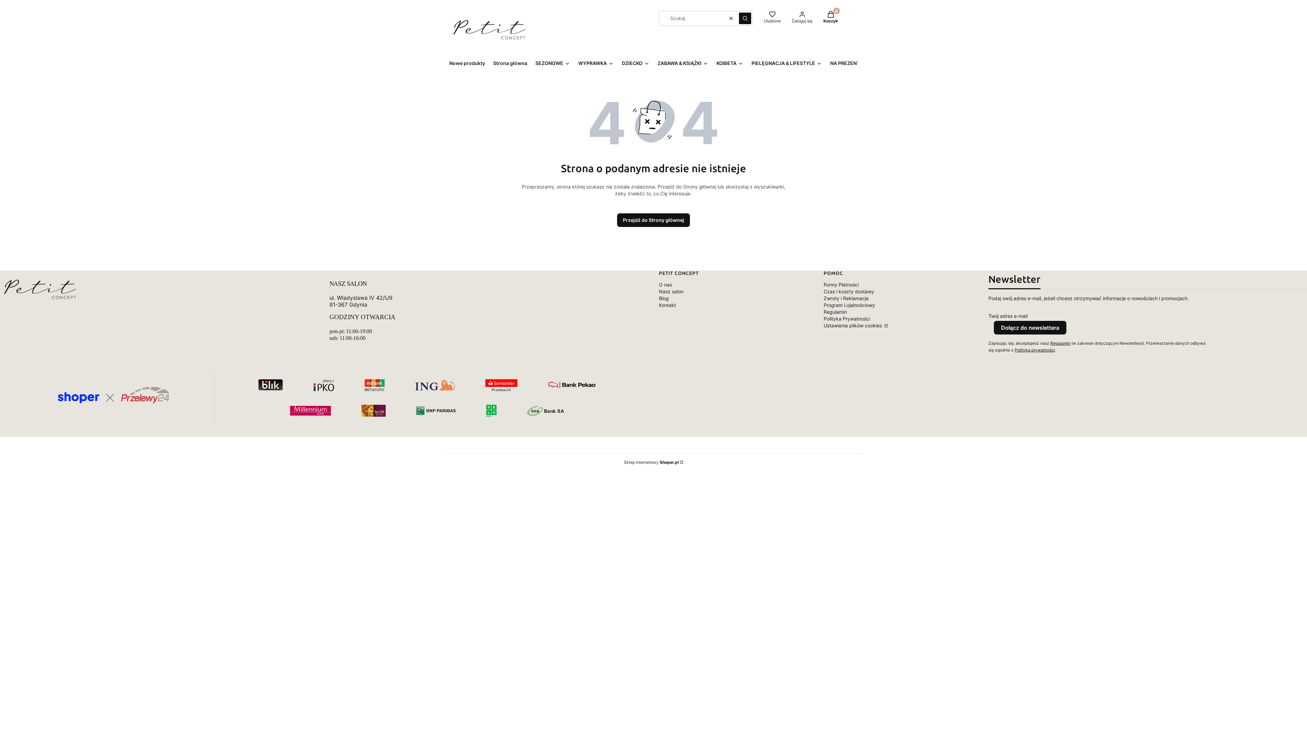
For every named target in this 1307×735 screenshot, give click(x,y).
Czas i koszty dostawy (849, 291)
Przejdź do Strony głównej (653, 220)
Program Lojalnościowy (849, 305)
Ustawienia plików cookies (853, 325)
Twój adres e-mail (1008, 316)
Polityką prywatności (1035, 350)
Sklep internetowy (651, 462)
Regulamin (835, 312)
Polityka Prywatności (847, 319)
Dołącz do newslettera (1030, 327)
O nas (665, 285)
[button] (745, 18)
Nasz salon (671, 291)
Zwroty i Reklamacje (846, 298)
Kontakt (667, 305)
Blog (664, 298)
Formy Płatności (841, 285)
